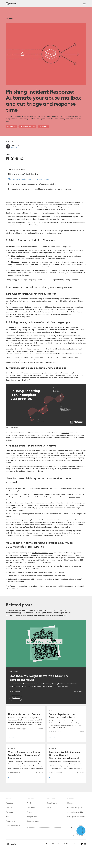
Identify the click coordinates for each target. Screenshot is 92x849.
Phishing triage (63, 453)
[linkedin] (82, 844)
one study (66, 433)
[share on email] (22, 159)
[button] (83, 3)
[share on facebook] (17, 159)
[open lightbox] (46, 405)
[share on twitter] (12, 158)
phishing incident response (42, 553)
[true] (11, 3)
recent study (43, 204)
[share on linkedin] (7, 159)
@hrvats (14, 147)
